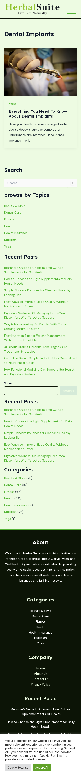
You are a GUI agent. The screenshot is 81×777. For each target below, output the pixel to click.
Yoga (7, 247)
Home (40, 668)
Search (9, 383)
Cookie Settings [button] (18, 767)
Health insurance (16, 233)
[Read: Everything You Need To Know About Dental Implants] (40, 72)
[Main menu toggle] (71, 9)
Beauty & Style (15, 206)
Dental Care (12, 213)
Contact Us (40, 679)
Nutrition (10, 240)
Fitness (9, 219)
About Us (40, 674)
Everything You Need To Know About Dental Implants (38, 114)
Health (12, 103)
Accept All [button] (42, 767)
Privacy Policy (40, 685)
